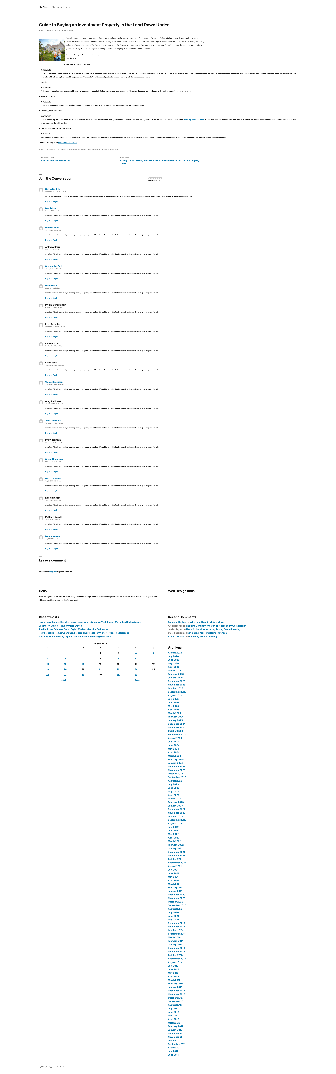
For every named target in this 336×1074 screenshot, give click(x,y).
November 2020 (176, 898)
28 (83, 675)
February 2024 (176, 759)
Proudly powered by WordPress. (57, 1067)
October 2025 (175, 688)
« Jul (63, 680)
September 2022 (177, 820)
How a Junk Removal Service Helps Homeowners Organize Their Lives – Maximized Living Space (90, 622)
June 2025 (173, 702)
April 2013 (173, 976)
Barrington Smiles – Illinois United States (60, 625)
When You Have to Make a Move (207, 622)
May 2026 (173, 663)
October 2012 (175, 998)
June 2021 (173, 873)
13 (65, 664)
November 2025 (176, 684)
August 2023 (175, 780)
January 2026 (175, 677)
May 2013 (173, 973)
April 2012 (173, 1019)
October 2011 (175, 1040)
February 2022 (176, 844)
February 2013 (175, 983)
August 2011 (174, 1047)
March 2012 (174, 1022)
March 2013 (174, 980)
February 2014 (175, 941)
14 (83, 664)
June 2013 (173, 969)
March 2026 (174, 670)
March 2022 (174, 841)
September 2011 (176, 1044)
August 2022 (175, 823)
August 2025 (175, 695)
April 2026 (173, 667)
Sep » (137, 680)
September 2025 (177, 692)
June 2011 (173, 1054)
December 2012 (176, 990)
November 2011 (176, 1037)
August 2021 (175, 866)
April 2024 (173, 752)
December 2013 (176, 948)
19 (47, 669)
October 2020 (175, 901)
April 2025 (173, 709)
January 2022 (175, 848)
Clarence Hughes (177, 622)
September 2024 (177, 734)
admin (43, 30)
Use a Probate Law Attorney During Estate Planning (213, 629)
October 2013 (175, 955)
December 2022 (176, 809)
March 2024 (174, 756)
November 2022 (176, 812)
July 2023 (173, 784)
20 (65, 669)
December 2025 (176, 681)
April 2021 (173, 880)
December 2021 (176, 852)
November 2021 (176, 855)
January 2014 (175, 944)
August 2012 (175, 1005)
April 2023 (173, 795)
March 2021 (174, 884)
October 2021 (175, 859)
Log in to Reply (51, 201)
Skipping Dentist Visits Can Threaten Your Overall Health (216, 625)
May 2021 (173, 876)
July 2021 (173, 869)
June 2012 (173, 1012)
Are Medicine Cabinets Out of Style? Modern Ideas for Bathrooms (73, 629)
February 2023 (176, 802)
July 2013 (173, 966)
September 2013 (177, 958)
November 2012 (176, 994)
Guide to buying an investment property (94, 149)
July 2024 (173, 741)
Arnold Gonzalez (177, 636)
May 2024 (173, 748)
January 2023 (175, 805)
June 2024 (173, 745)
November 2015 (176, 926)
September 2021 (177, 862)
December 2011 (176, 1033)
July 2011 (173, 1051)
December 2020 (176, 894)
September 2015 (177, 933)
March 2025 (174, 713)
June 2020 (173, 916)
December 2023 (176, 766)
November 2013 (176, 951)
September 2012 (177, 1001)
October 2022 (175, 816)
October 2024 (175, 731)
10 (136, 658)
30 (118, 675)
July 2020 (173, 912)
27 (65, 675)
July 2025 (173, 699)
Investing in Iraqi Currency (203, 636)
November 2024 (176, 727)
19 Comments (68, 30)
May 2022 (173, 834)
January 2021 (175, 891)
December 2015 (176, 923)
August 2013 (175, 962)
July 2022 (173, 827)
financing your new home (194, 119)
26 (47, 675)
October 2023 (175, 773)
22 (100, 669)
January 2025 (175, 720)
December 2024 (176, 724)
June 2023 (173, 788)
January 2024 (175, 763)
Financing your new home (71, 149)
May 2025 (173, 706)
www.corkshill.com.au (67, 142)
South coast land (112, 149)
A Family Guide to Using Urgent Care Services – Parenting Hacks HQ (75, 636)
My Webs (43, 7)
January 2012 (175, 1030)
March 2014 (174, 937)
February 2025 (176, 716)
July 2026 (173, 656)
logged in (53, 571)
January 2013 (175, 987)
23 (118, 669)
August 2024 (175, 738)
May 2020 (173, 919)
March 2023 (174, 798)
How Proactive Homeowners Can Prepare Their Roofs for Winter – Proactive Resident (84, 633)
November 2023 (176, 770)
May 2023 (173, 791)
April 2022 (173, 837)
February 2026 (176, 674)
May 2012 (173, 1015)
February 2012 (175, 1026)
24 (136, 669)
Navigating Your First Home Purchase (207, 633)
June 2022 (173, 830)
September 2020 (177, 905)
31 (136, 675)
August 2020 (175, 909)
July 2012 (173, 1008)
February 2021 (175, 887)
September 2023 (177, 777)
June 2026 (173, 659)
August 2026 (175, 652)
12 (47, 664)
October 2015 (175, 930)
